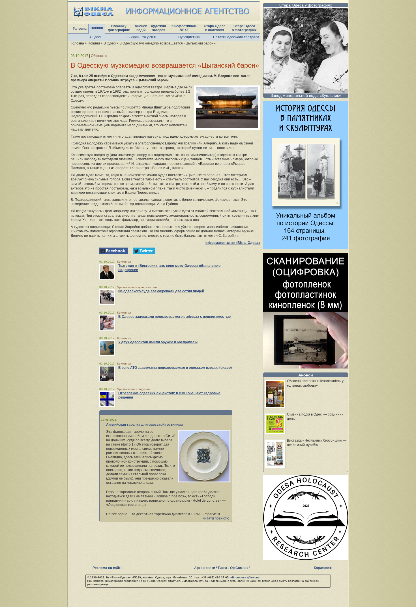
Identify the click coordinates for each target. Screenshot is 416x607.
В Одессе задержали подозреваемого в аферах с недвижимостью (174, 317)
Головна (80, 29)
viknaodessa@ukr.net (245, 577)
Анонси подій (141, 28)
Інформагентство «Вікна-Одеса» (232, 243)
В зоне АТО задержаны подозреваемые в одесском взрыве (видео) (175, 368)
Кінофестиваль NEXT (184, 28)
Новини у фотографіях (119, 28)
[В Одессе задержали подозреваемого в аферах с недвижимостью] (107, 323)
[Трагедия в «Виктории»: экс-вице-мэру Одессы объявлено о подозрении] (107, 272)
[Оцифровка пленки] (305, 367)
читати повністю (216, 518)
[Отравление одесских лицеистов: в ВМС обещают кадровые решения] (107, 399)
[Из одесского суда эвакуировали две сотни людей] (107, 297)
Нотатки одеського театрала (236, 37)
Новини (97, 28)
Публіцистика (189, 37)
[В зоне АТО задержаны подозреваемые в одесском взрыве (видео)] (107, 374)
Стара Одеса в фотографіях (244, 28)
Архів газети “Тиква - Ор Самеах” (222, 568)
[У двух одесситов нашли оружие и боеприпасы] (107, 348)
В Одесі (95, 37)
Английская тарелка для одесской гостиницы (144, 425)
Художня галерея (158, 28)
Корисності (323, 568)
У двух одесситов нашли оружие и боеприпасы (158, 342)
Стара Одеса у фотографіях (305, 5)
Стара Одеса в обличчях (215, 28)
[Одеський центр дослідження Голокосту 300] (305, 558)
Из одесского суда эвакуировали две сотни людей (161, 291)
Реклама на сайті (107, 568)
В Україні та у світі (141, 37)
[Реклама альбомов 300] (305, 247)
